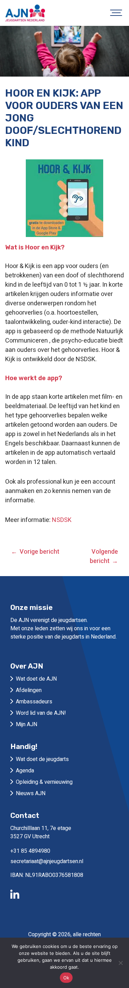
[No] (120, 962)
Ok (66, 977)
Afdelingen (29, 690)
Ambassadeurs (34, 702)
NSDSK (62, 520)
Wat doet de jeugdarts (42, 759)
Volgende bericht (104, 556)
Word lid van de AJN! (41, 713)
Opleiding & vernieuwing (44, 782)
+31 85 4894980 (30, 851)
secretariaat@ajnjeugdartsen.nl (46, 861)
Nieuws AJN (30, 793)
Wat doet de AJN (36, 679)
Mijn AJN (26, 724)
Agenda (25, 771)
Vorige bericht (39, 551)
